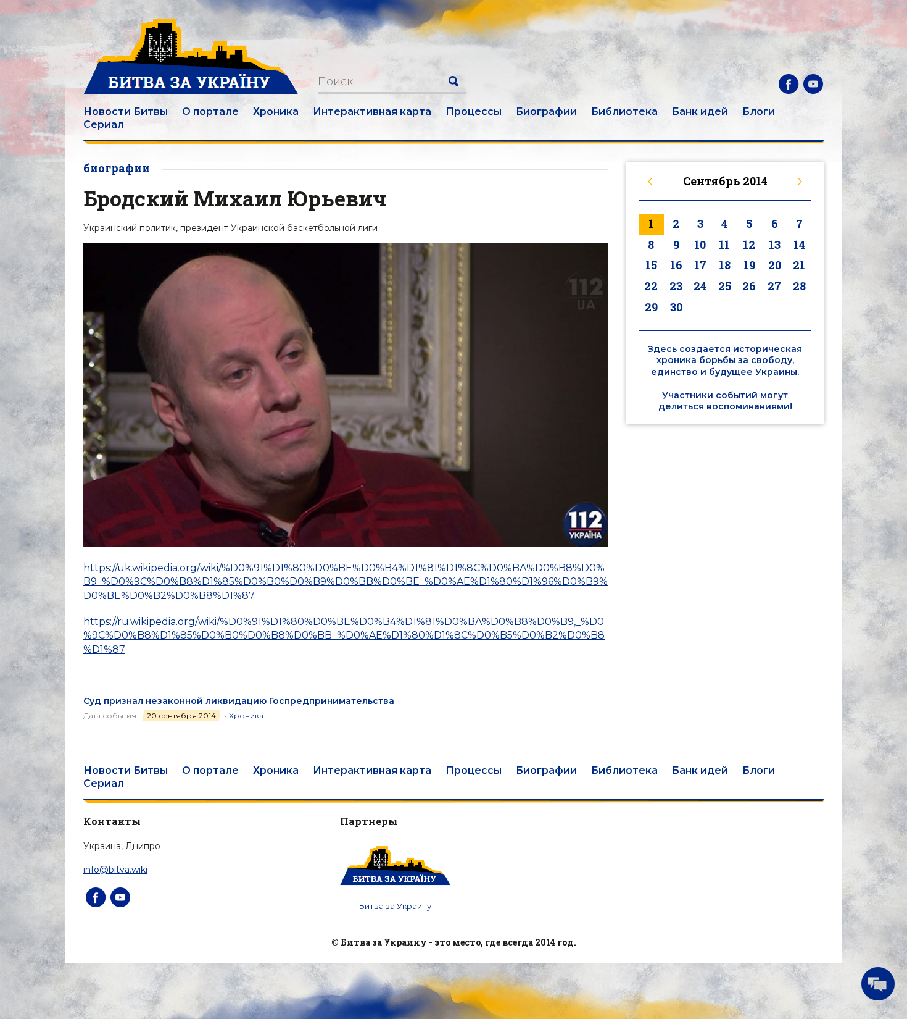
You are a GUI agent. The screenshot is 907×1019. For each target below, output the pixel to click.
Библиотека (624, 111)
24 (700, 286)
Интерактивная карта (372, 111)
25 (724, 286)
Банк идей (700, 111)
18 (725, 265)
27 (774, 286)
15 (651, 265)
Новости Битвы (125, 111)
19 (749, 265)
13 (775, 244)
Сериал (103, 124)
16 (676, 265)
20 (774, 265)
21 (799, 265)
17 (700, 265)
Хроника (276, 111)
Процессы (473, 111)
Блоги (758, 111)
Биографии (546, 111)
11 (724, 244)
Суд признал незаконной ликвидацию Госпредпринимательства (238, 701)
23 (675, 286)
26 (749, 286)
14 (799, 244)
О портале (210, 111)
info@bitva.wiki (115, 869)
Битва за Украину (395, 906)
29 (651, 307)
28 (799, 286)
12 (749, 244)
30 (676, 307)
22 (651, 286)
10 (700, 244)
